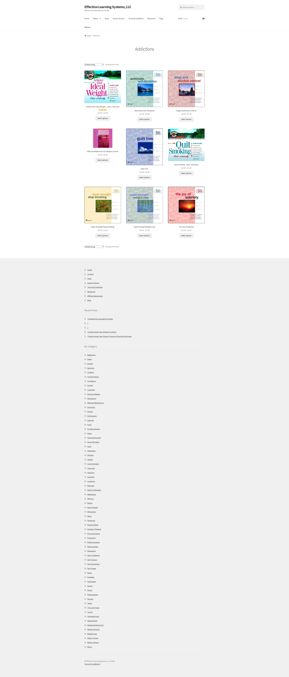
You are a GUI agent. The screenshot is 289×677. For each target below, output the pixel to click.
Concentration (93, 377)
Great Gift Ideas (93, 442)
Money (89, 503)
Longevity (91, 481)
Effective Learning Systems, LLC (107, 7)
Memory (90, 499)
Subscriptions (92, 594)
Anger (89, 359)
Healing (90, 455)
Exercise (90, 420)
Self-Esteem (92, 560)
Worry (89, 647)
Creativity (91, 390)
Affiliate (87, 27)
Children (90, 372)
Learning (90, 477)
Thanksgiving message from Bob (100, 319)
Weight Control (93, 629)
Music (89, 516)
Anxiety (90, 364)
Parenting (91, 520)
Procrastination (93, 533)
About (95, 18)
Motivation (91, 512)
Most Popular (92, 507)
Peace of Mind (92, 525)
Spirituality (91, 581)
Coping (90, 385)
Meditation (91, 494)
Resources (151, 18)
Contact (90, 274)
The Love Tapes (93, 608)
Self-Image (91, 568)
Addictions (91, 355)
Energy (90, 411)
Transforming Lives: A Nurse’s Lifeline (101, 332)
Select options (103, 118)
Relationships (92, 547)
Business (90, 368)
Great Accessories (94, 438)
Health (90, 459)
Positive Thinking (94, 529)
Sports (90, 586)
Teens (89, 603)
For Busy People (93, 429)
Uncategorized (93, 616)
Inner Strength (93, 464)
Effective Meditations (95, 403)
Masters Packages (94, 490)
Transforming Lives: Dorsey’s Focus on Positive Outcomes (109, 336)
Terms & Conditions (136, 18)
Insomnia (91, 468)
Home (86, 18)
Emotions (91, 407)
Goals (89, 433)
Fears (89, 424)
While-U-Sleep (93, 642)
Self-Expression (93, 564)
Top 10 (90, 612)
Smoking (90, 577)
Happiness (91, 451)
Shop (107, 18)
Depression (91, 398)
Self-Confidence (93, 555)
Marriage (90, 486)
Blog (161, 18)
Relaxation (91, 551)
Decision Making (93, 394)
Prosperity (91, 538)
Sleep (89, 573)
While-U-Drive (92, 638)
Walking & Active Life (95, 625)
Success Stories (118, 18)
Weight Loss (92, 634)
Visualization (92, 621)
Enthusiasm (92, 416)
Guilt (89, 446)
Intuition (90, 473)
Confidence (91, 381)
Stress (89, 590)
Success (90, 599)
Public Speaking (93, 542)
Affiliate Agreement (95, 296)
